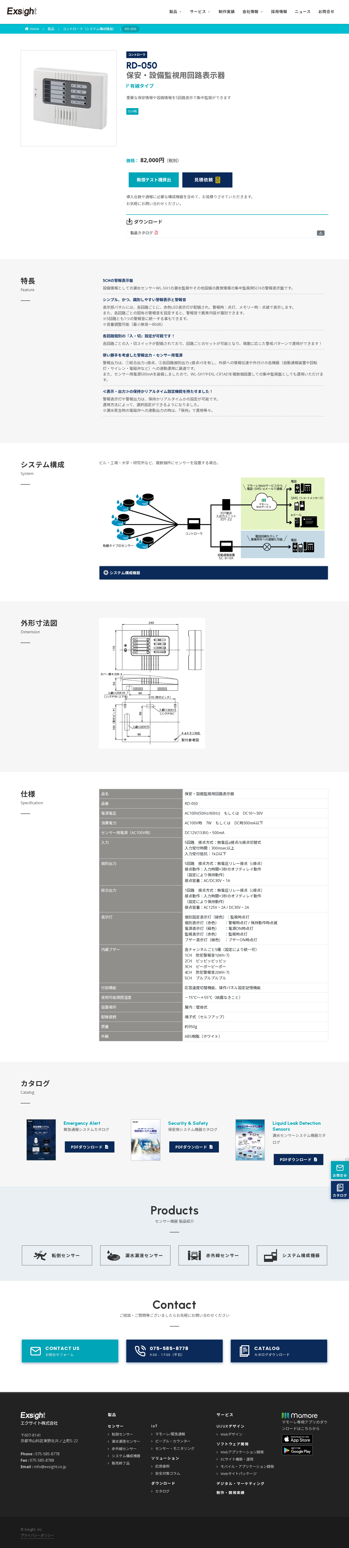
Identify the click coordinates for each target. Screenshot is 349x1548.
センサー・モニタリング (174, 1448)
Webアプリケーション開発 (242, 1452)
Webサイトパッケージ (239, 1473)
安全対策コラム (167, 1473)
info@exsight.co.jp (50, 1466)
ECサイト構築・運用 (237, 1459)
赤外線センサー (124, 1448)
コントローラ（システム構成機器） (89, 29)
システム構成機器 (126, 1455)
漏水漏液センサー (126, 1441)
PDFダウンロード (87, 1147)
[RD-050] (69, 98)
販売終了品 (121, 1463)
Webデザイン (231, 1434)
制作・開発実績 (231, 1493)
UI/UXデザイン (231, 1426)
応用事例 (162, 1466)
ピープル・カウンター (173, 1441)
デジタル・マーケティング (241, 1484)
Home (34, 29)
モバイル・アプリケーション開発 (247, 1466)
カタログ (162, 1491)
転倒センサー (122, 1434)
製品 (51, 29)
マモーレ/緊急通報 (170, 1434)
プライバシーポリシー (37, 1535)
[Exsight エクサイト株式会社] (22, 12)
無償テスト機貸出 (154, 180)
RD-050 (130, 29)
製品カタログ (141, 232)
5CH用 (132, 111)
